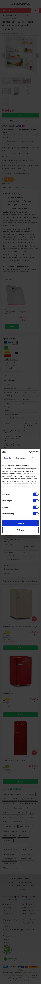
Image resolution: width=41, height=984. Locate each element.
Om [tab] (33, 458)
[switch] (36, 500)
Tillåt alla (20, 523)
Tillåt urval (20, 530)
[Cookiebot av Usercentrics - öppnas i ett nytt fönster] (29, 452)
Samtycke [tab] (7, 458)
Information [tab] (20, 458)
